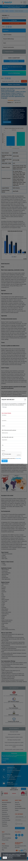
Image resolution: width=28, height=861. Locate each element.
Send (5, 461)
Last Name (4, 420)
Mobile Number (5, 432)
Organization (4, 439)
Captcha (3, 450)
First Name (4, 415)
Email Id (3, 425)
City (2, 445)
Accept (4, 857)
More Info (10, 857)
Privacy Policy (18, 458)
